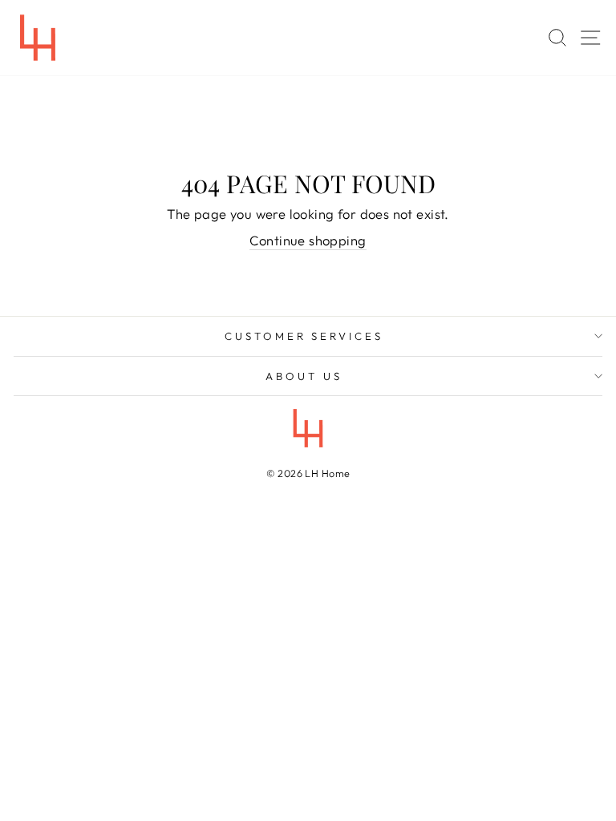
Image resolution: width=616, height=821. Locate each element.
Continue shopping (307, 240)
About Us (303, 376)
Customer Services (304, 336)
